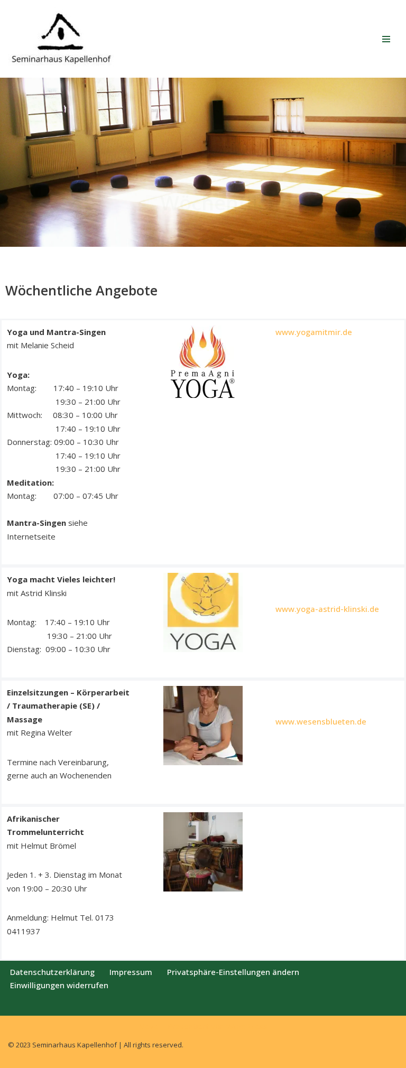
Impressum (130, 972)
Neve (148, 1026)
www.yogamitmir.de (313, 332)
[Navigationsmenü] (386, 39)
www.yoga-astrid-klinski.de (327, 608)
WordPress (246, 1026)
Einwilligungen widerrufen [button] (59, 985)
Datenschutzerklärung (52, 972)
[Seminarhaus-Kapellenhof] (61, 38)
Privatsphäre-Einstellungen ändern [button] (233, 972)
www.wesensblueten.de (320, 721)
